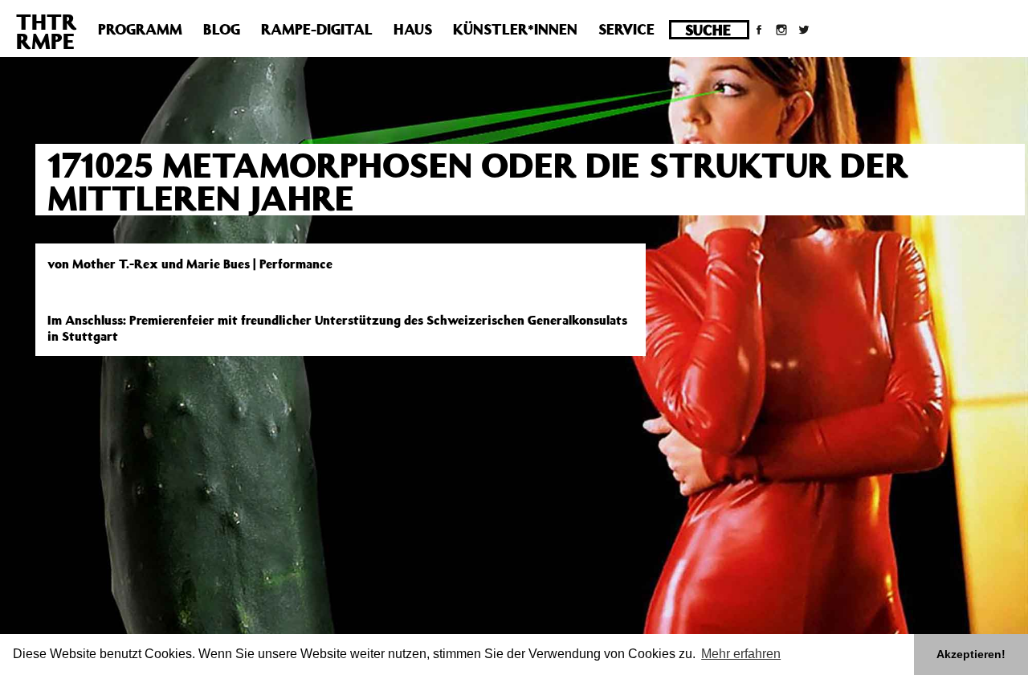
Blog (221, 29)
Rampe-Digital (317, 29)
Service (626, 29)
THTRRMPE (46, 31)
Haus (413, 29)
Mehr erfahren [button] (741, 654)
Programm (140, 29)
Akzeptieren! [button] (971, 654)
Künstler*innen (515, 29)
